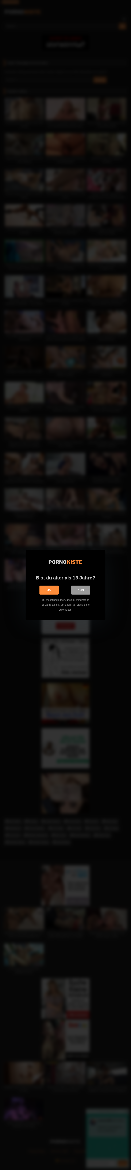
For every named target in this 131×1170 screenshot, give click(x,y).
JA (49, 590)
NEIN (81, 590)
